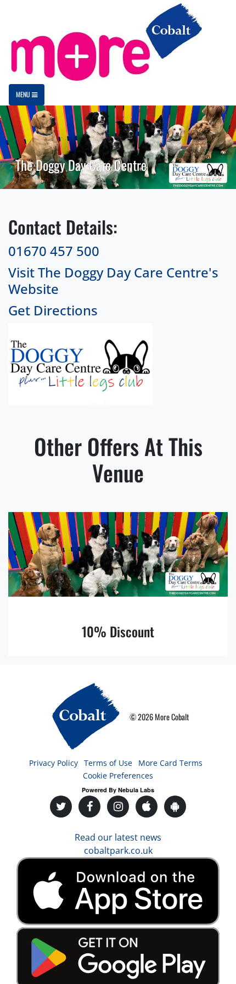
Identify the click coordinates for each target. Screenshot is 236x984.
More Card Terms (170, 763)
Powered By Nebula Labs (118, 790)
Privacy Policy (53, 763)
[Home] (105, 42)
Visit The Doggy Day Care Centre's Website (113, 280)
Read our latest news (118, 837)
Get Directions (53, 310)
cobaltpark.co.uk (118, 850)
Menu (24, 94)
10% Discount (118, 631)
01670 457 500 (53, 251)
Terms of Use (108, 763)
